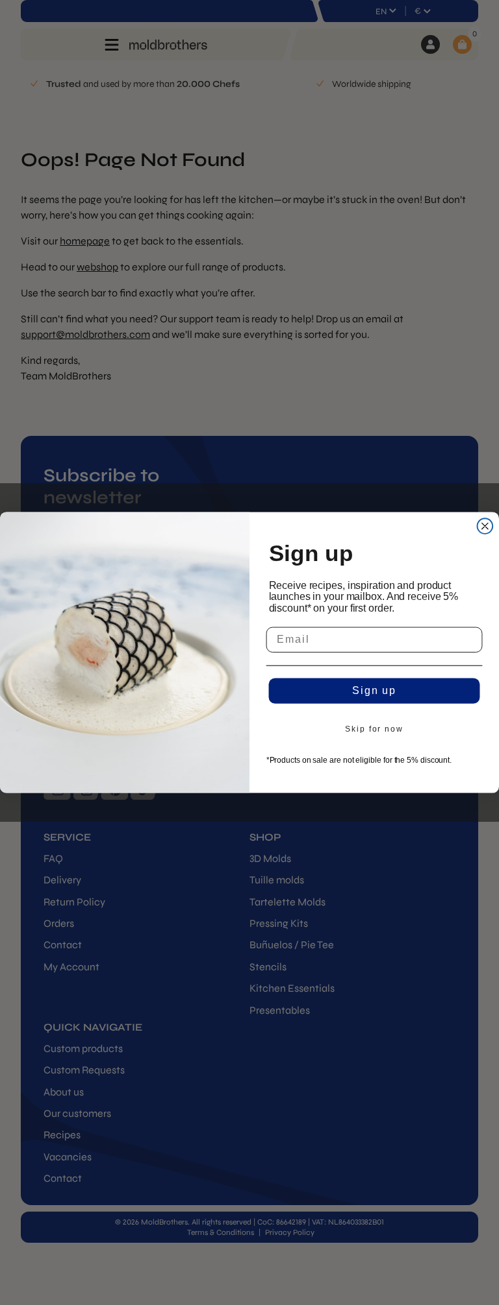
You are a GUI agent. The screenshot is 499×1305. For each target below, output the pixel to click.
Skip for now (374, 729)
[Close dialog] (485, 526)
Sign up (374, 691)
